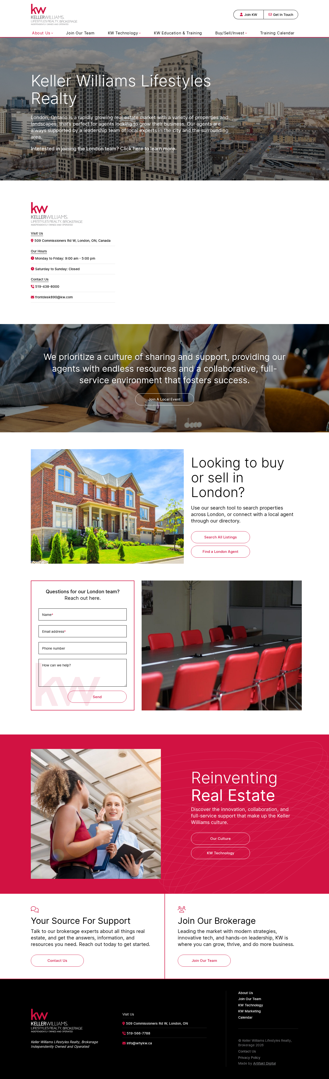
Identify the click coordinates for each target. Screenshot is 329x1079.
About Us (41, 33)
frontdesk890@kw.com (54, 297)
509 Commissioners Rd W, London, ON (157, 1023)
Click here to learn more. (148, 148)
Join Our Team (80, 33)
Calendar (245, 1017)
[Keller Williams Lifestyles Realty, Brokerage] (54, 13)
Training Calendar (277, 33)
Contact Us (247, 1051)
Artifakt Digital (264, 1063)
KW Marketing (249, 1011)
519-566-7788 (138, 1033)
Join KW (250, 14)
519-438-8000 (47, 286)
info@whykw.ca (139, 1043)
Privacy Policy (249, 1057)
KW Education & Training (178, 33)
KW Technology (123, 33)
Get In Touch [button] (283, 14)
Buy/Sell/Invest (229, 33)
